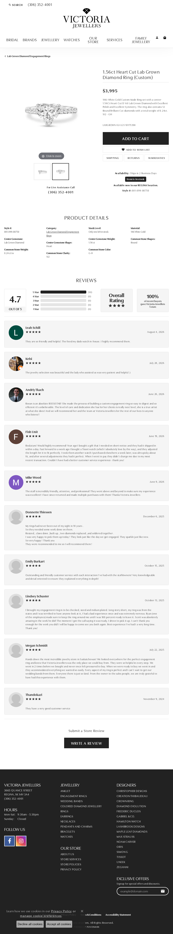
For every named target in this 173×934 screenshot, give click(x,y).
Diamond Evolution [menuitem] (131, 806)
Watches (72, 39)
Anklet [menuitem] (65, 791)
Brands (30, 39)
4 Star (36, 296)
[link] (39, 4)
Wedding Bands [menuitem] (72, 801)
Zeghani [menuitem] (122, 867)
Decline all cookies (30, 924)
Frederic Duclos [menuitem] (129, 811)
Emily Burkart (35, 561)
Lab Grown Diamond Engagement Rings (28, 56)
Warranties (156, 158)
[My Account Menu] (157, 37)
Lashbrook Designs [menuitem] (131, 826)
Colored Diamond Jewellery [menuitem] (81, 806)
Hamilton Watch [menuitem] (129, 821)
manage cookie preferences (41, 916)
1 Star (36, 309)
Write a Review (86, 743)
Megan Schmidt (36, 645)
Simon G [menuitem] (122, 851)
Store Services (71, 859)
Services (115, 39)
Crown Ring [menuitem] (125, 801)
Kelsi (29, 358)
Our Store (93, 39)
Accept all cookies (59, 924)
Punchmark (93, 926)
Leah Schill (33, 327)
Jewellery (50, 39)
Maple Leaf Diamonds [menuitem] (132, 831)
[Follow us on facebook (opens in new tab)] (9, 841)
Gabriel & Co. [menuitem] (126, 816)
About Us (67, 854)
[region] (51, 114)
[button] (15, 4)
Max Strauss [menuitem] (126, 836)
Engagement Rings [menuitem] (74, 796)
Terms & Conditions (90, 914)
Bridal (12, 39)
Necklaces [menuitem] (68, 821)
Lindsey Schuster (37, 596)
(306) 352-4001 (60, 192)
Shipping (113, 158)
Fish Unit (32, 431)
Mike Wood (33, 477)
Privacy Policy (71, 869)
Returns (133, 158)
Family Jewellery (141, 39)
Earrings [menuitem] (67, 816)
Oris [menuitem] (120, 846)
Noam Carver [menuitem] (126, 841)
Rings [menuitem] (64, 811)
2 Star (36, 304)
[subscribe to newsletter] (162, 891)
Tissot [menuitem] (121, 857)
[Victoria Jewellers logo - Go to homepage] (86, 18)
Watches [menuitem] (67, 836)
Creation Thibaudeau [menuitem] (132, 796)
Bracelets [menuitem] (68, 831)
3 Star (36, 300)
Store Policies (71, 864)
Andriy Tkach (35, 389)
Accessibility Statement (118, 914)
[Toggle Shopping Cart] (165, 37)
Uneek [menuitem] (121, 862)
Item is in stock (136, 179)
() (90, 292)
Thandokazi (34, 694)
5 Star (36, 292)
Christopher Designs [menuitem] (132, 791)
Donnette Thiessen (39, 512)
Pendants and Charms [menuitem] (76, 826)
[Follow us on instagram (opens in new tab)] (21, 841)
